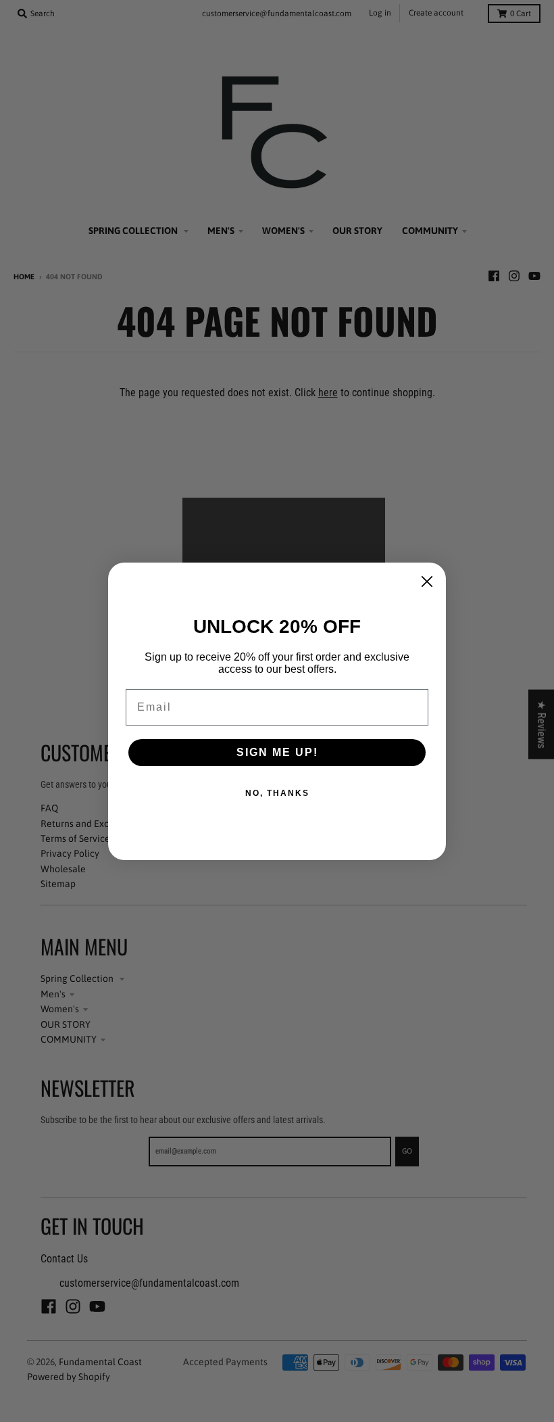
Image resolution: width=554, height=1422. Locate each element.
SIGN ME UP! (277, 752)
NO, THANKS (277, 793)
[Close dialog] (427, 581)
